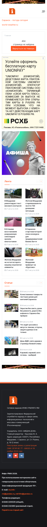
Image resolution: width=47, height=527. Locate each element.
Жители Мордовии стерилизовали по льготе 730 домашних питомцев (33, 206)
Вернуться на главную (23, 48)
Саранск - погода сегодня (15, 20)
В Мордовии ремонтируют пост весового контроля (13, 203)
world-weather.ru (10, 24)
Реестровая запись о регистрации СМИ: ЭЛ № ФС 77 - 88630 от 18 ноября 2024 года (22, 448)
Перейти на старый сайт (13, 510)
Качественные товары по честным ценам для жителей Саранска (31, 296)
